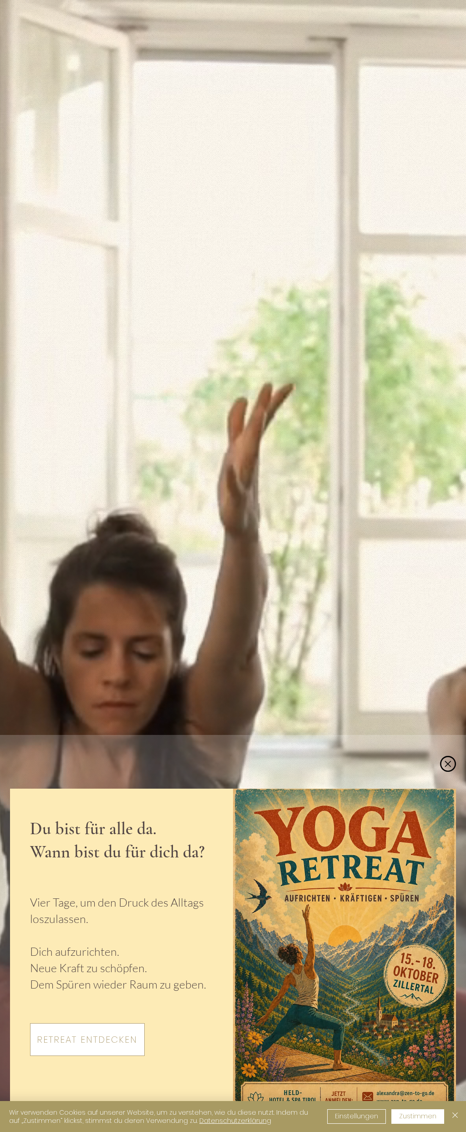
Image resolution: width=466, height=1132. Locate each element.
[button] (448, 764)
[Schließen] (455, 1116)
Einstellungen (356, 1116)
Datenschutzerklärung (235, 1120)
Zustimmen (417, 1116)
